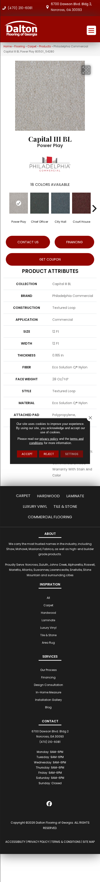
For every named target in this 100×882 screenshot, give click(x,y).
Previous (5, 201)
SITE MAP (89, 842)
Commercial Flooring (50, 517)
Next (94, 201)
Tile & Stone (65, 506)
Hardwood (48, 496)
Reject (49, 454)
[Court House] (81, 203)
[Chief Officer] (39, 203)
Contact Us (28, 242)
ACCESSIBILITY (15, 842)
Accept (27, 454)
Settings (71, 454)
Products (45, 46)
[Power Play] (18, 203)
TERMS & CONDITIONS (66, 842)
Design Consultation (48, 685)
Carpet (32, 46)
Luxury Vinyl (35, 506)
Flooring (19, 46)
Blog (48, 707)
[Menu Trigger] (91, 30)
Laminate (75, 496)
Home (7, 46)
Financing (48, 677)
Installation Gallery (48, 700)
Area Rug (48, 643)
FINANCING (74, 242)
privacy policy (49, 439)
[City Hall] (60, 203)
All (48, 598)
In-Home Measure (48, 692)
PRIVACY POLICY (38, 842)
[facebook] (49, 804)
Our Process (48, 670)
